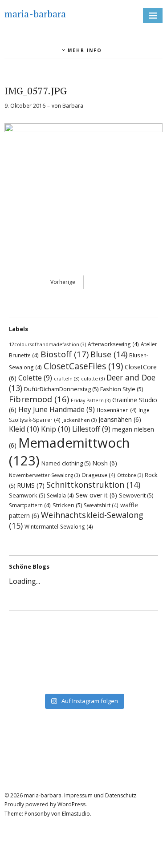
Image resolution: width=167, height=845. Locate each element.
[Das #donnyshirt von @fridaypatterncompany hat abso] (83, 625)
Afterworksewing (113, 344)
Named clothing (65, 463)
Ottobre (130, 475)
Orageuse (98, 474)
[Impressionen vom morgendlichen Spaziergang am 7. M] (83, 683)
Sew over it (96, 495)
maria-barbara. (43, 795)
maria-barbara (35, 13)
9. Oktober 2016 (24, 105)
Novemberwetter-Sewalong (44, 475)
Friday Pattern (90, 400)
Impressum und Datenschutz (100, 795)
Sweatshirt (101, 505)
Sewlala (60, 495)
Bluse (108, 354)
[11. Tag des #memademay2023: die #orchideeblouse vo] (83, 648)
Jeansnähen (119, 419)
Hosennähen (117, 409)
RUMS (31, 485)
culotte (93, 379)
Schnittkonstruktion (93, 484)
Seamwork (27, 495)
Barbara (72, 105)
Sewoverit (136, 495)
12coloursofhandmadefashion (47, 344)
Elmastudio (76, 813)
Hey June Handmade (56, 409)
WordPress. (72, 804)
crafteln (66, 379)
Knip (55, 429)
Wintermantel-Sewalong (58, 526)
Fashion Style (121, 389)
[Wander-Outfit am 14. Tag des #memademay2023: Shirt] (83, 637)
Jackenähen (79, 420)
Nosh (104, 463)
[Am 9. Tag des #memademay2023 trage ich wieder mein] (83, 660)
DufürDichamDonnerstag (61, 389)
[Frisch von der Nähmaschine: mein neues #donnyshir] (83, 671)
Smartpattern (30, 505)
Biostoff (65, 354)
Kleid (24, 429)
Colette (35, 378)
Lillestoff (91, 429)
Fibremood (39, 398)
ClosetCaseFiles (83, 366)
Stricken (67, 505)
